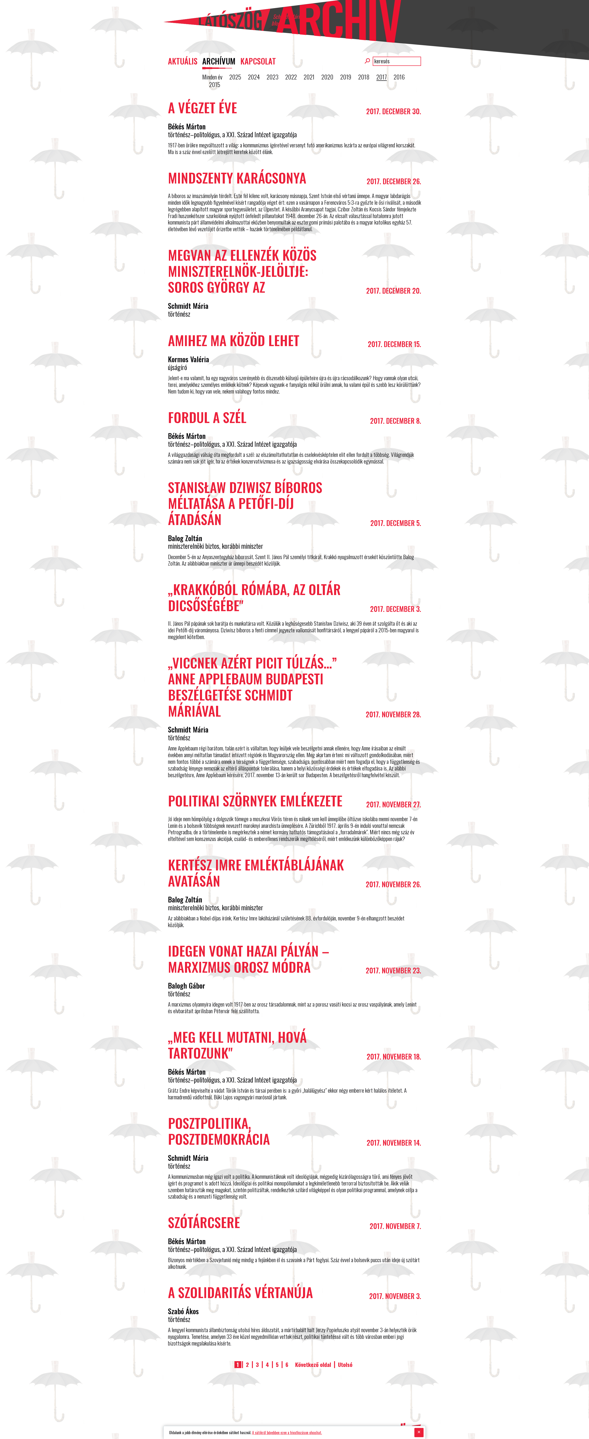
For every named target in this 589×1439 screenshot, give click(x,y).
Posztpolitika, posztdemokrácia (219, 1131)
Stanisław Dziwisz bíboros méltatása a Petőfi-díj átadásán (245, 503)
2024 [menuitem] (254, 77)
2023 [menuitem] (272, 77)
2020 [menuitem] (327, 77)
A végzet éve (202, 107)
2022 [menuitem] (291, 77)
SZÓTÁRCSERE (204, 1222)
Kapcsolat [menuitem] (258, 61)
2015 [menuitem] (214, 84)
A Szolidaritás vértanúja (240, 1292)
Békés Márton (187, 126)
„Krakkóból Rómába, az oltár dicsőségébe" (254, 597)
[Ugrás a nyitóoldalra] (216, 19)
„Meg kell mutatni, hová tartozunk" (237, 1045)
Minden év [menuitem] (212, 77)
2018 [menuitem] (364, 77)
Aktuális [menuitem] (182, 61)
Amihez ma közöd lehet (233, 340)
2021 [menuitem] (309, 77)
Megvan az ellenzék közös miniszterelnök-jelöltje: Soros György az (242, 271)
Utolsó (345, 1364)
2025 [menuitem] (235, 77)
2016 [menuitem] (399, 77)
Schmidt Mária (188, 306)
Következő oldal (313, 1364)
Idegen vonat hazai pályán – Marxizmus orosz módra (248, 959)
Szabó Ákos (183, 1311)
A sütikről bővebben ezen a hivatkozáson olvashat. (287, 1432)
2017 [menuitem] (381, 77)
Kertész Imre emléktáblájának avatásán (256, 872)
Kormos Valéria (188, 359)
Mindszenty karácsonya (237, 177)
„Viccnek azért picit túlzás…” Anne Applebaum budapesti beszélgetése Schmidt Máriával (252, 687)
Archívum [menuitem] (218, 61)
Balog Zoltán (185, 538)
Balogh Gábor (186, 985)
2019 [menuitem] (345, 77)
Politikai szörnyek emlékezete (255, 800)
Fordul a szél (207, 417)
